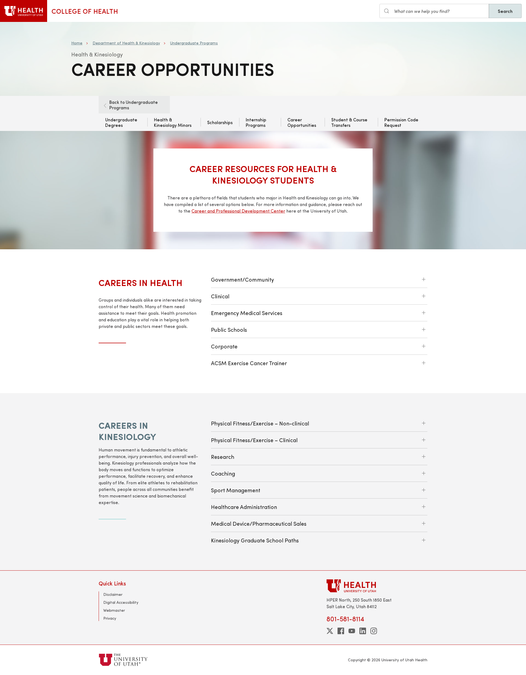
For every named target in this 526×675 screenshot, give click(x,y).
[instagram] (373, 631)
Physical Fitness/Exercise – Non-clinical (260, 423)
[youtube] (351, 631)
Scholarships (220, 122)
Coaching (223, 473)
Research (222, 456)
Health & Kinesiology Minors (172, 122)
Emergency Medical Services (246, 312)
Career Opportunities (301, 122)
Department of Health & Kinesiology (126, 42)
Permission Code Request (401, 122)
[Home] (23, 11)
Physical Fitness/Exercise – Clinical (254, 440)
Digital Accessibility (120, 602)
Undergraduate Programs (194, 42)
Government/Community (242, 279)
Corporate (224, 346)
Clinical (220, 296)
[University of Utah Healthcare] (377, 585)
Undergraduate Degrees (121, 122)
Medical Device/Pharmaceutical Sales (259, 523)
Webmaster (114, 610)
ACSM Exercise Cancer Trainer (249, 363)
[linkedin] (362, 631)
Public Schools (229, 329)
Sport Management (235, 490)
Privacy (109, 618)
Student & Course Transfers (349, 122)
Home (76, 42)
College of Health (85, 11)
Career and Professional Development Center (238, 211)
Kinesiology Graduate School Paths (255, 540)
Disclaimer (112, 594)
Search (505, 11)
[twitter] (330, 631)
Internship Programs (256, 122)
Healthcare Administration (244, 506)
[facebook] (341, 631)
